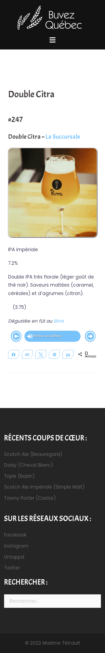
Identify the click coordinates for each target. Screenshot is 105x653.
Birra (59, 321)
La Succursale (63, 136)
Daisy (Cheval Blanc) (28, 465)
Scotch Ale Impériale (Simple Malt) (44, 487)
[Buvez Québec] (52, 18)
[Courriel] (27, 354)
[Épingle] (54, 354)
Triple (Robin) (19, 476)
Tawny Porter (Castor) (30, 498)
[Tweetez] (41, 354)
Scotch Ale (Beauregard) (33, 454)
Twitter (12, 568)
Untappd (14, 557)
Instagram (16, 546)
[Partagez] (13, 354)
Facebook (15, 535)
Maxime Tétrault (61, 643)
